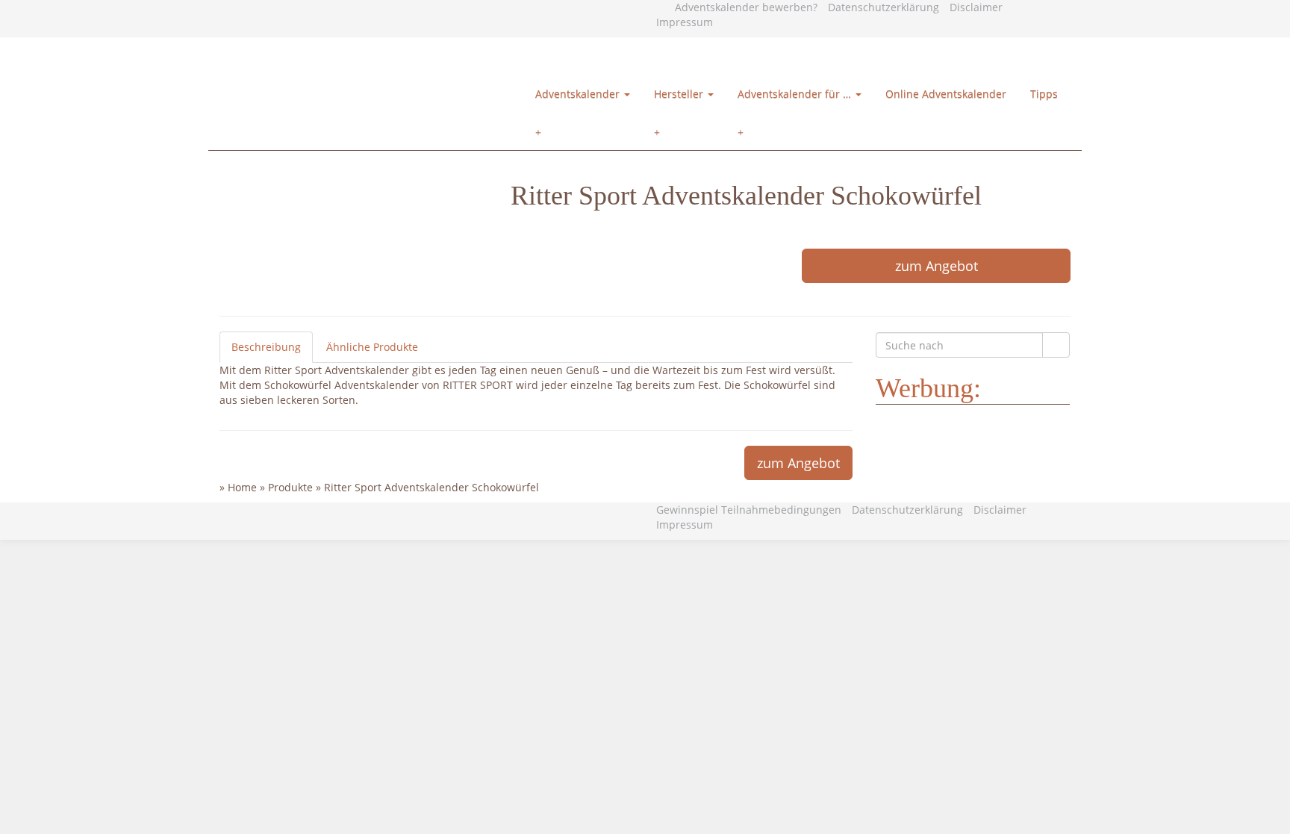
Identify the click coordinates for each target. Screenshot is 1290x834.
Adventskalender (579, 94)
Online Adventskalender (945, 94)
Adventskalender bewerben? (746, 7)
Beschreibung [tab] (266, 347)
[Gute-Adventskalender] (387, 56)
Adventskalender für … (796, 94)
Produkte (290, 487)
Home (242, 487)
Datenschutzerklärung (883, 7)
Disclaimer (976, 7)
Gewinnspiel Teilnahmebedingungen (748, 509)
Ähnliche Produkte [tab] (372, 347)
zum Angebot (936, 266)
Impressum (684, 22)
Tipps (1044, 94)
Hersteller (680, 94)
